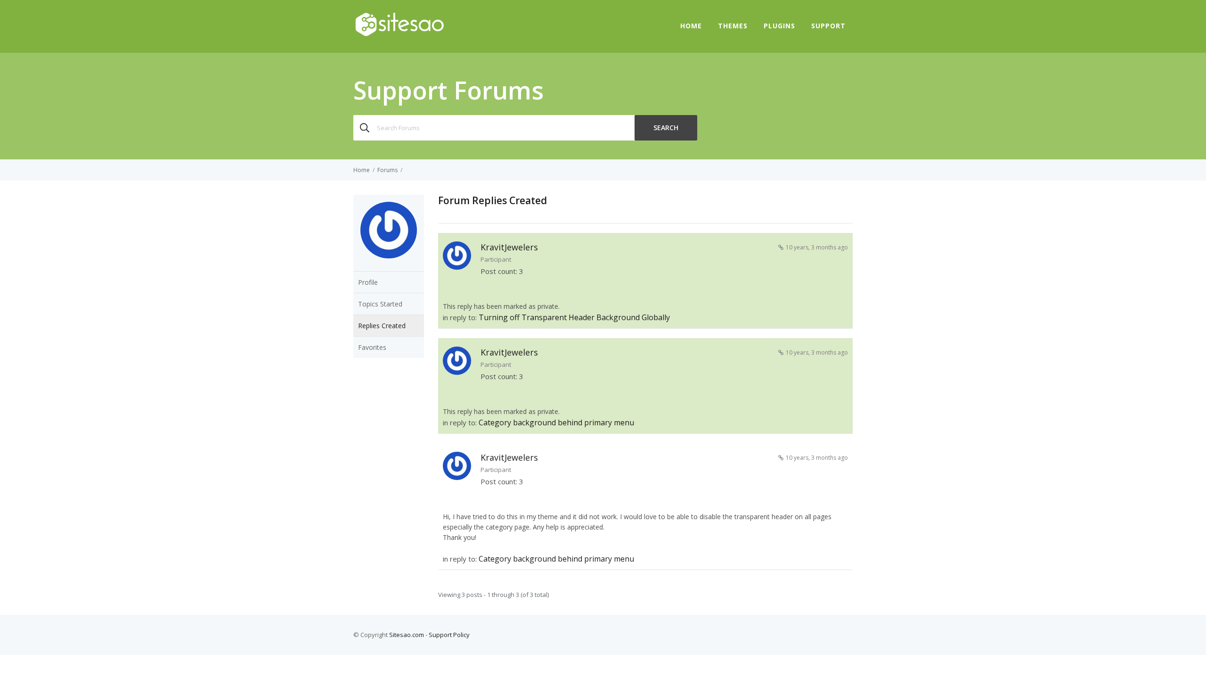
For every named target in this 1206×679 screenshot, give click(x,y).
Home (691, 25)
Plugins (779, 25)
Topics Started (380, 303)
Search (665, 127)
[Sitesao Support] (399, 35)
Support (828, 25)
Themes (733, 25)
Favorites (372, 347)
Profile (368, 282)
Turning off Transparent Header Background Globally (574, 317)
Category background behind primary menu (556, 422)
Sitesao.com (406, 634)
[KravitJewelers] (388, 265)
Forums (387, 170)
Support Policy (449, 634)
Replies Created (382, 325)
